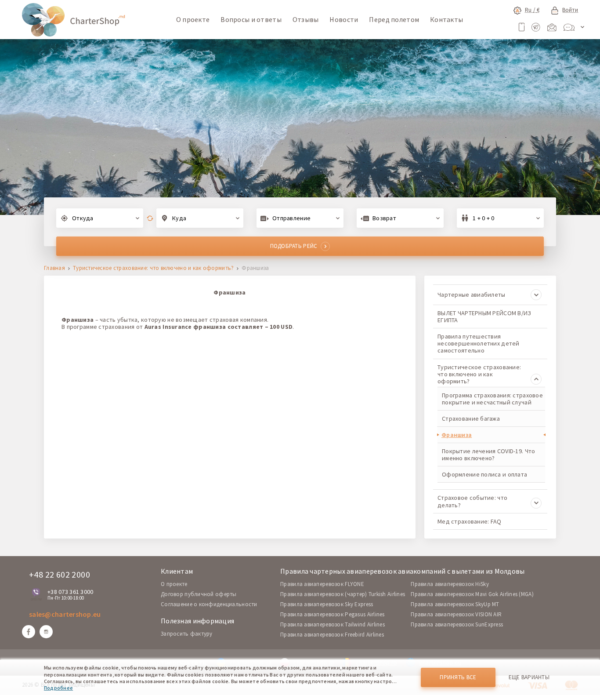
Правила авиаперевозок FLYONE (322, 584)
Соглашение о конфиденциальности (209, 604)
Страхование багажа (471, 418)
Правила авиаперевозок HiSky (450, 584)
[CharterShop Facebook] (28, 631)
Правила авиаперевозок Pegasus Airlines (332, 614)
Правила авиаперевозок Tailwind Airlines (332, 624)
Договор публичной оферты (199, 594)
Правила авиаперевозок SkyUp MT (455, 604)
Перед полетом (394, 19)
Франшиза (456, 434)
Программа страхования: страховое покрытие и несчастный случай (492, 399)
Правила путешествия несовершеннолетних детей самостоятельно (478, 343)
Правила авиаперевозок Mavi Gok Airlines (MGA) (472, 594)
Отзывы (306, 19)
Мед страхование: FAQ (469, 521)
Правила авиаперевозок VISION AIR (456, 614)
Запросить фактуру (187, 633)
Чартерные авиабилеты (471, 294)
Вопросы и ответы (250, 19)
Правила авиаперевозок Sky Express (326, 604)
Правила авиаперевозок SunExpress (457, 624)
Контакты (446, 19)
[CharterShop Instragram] (46, 631)
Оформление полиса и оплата (484, 474)
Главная (54, 268)
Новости (343, 19)
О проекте (193, 19)
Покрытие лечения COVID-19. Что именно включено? (488, 455)
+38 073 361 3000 (70, 591)
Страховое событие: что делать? (472, 501)
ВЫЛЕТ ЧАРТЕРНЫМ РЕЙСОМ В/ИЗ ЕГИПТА (484, 316)
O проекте (174, 584)
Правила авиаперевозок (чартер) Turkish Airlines (342, 594)
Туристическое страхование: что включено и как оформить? (153, 268)
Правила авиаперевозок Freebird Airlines (332, 634)
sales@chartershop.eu (65, 614)
